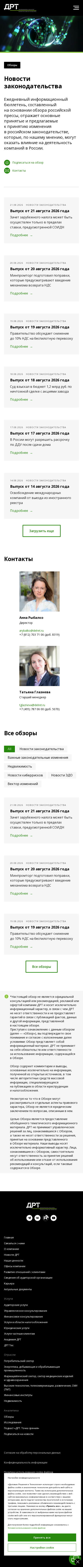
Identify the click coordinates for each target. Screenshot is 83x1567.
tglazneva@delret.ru (32, 982)
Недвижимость (20, 1043)
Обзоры (12, 341)
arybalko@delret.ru (31, 907)
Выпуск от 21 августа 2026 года (39, 487)
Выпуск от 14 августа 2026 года (39, 763)
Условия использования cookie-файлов (26, 1528)
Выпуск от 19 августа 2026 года (39, 603)
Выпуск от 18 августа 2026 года (39, 656)
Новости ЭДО (62, 1052)
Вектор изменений (23, 1060)
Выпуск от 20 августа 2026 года (39, 545)
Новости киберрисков (25, 1052)
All (9, 1025)
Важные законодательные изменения (38, 1034)
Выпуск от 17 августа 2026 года (39, 709)
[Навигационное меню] (76, 8)
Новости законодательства (42, 1025)
